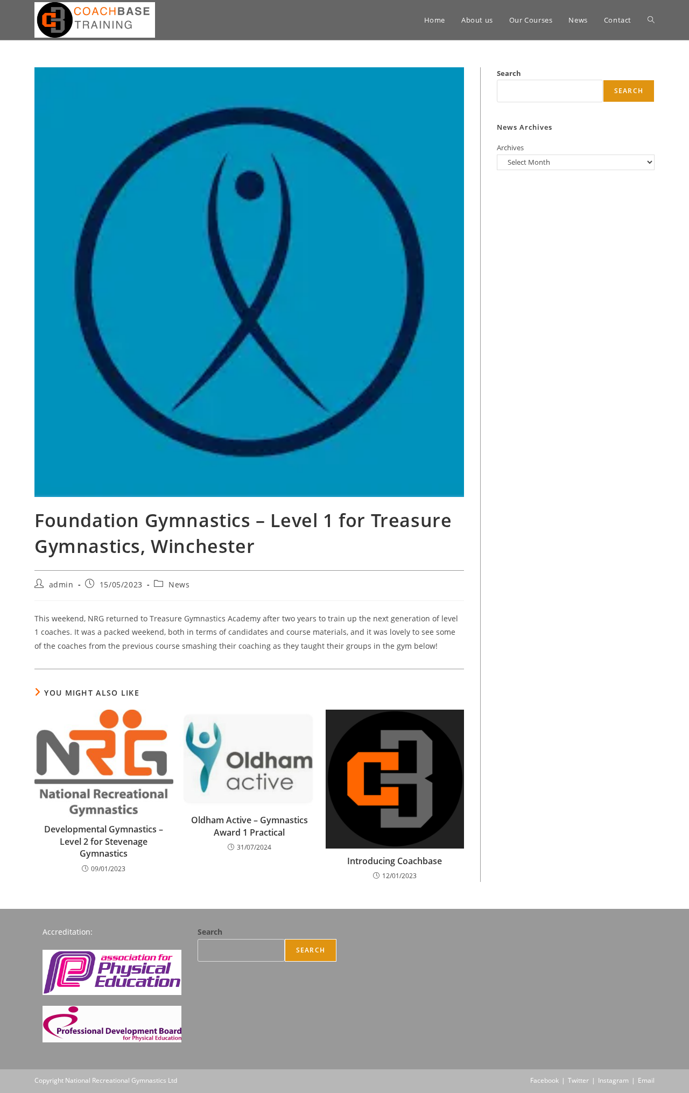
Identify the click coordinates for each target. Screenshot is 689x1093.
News (178, 584)
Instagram (613, 1080)
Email (646, 1080)
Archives (510, 147)
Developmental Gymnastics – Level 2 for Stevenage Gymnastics (103, 841)
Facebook (544, 1080)
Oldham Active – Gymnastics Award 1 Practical (249, 826)
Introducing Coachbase (394, 861)
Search (509, 73)
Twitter (578, 1080)
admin (61, 584)
